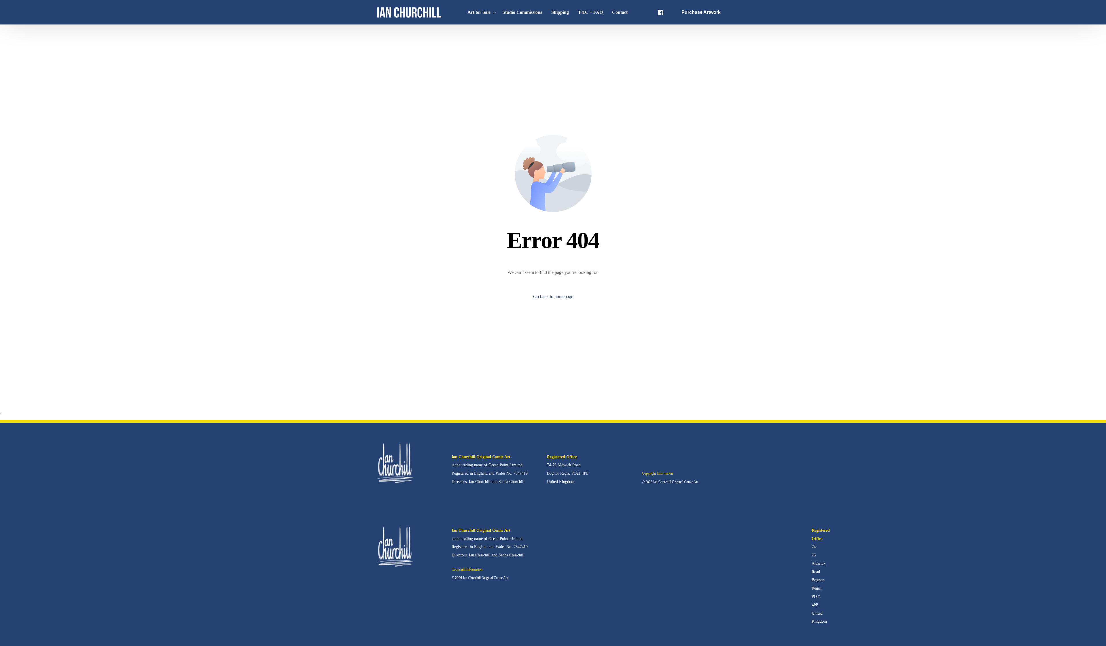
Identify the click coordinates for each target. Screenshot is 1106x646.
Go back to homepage (553, 296)
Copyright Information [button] (657, 473)
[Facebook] (660, 12)
